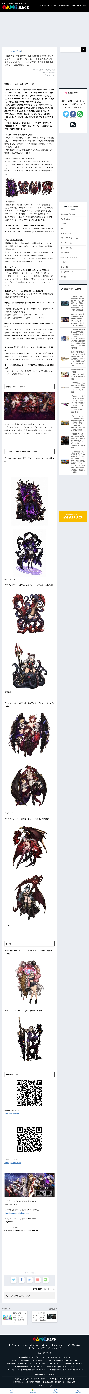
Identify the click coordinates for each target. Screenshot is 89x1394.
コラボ (63, 262)
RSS (73, 128)
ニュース (64, 267)
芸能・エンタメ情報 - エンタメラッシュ (27, 1360)
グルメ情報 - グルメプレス (30, 1357)
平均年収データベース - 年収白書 (62, 1379)
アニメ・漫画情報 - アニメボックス (57, 1357)
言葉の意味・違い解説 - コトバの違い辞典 (60, 1382)
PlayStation (65, 219)
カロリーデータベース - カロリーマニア (30, 1379)
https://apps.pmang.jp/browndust (16, 1213)
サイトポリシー (59, 1345)
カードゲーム (66, 243)
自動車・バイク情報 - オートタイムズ (60, 1367)
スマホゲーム (49, 1289)
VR (62, 229)
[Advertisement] (44, 28)
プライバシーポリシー (40, 1345)
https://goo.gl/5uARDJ (12, 1113)
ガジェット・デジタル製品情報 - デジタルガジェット (27, 1370)
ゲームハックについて (48, 5)
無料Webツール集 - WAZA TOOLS (27, 1382)
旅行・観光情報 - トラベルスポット (29, 1367)
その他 (63, 277)
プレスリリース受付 (79, 5)
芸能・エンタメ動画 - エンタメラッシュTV (67, 1370)
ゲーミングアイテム (69, 257)
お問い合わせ (64, 5)
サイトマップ (55, 1348)
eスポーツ (65, 253)
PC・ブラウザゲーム (69, 238)
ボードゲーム (66, 248)
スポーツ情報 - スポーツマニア (47, 1363)
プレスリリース (67, 272)
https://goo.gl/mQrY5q (12, 1163)
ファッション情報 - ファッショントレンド (62, 1360)
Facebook (73, 117)
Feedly (80, 117)
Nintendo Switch (68, 214)
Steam (63, 224)
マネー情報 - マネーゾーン (72, 1363)
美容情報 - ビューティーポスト (19, 1363)
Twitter (66, 117)
